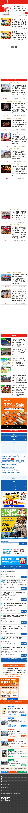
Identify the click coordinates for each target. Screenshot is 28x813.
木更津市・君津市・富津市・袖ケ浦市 (10, 472)
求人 (17, 13)
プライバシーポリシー (6, 790)
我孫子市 (4, 458)
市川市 (22, 461)
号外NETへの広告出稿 (6, 784)
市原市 (17, 470)
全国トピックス (4, 13)
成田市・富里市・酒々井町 (8, 467)
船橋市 (3, 464)
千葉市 (14, 456)
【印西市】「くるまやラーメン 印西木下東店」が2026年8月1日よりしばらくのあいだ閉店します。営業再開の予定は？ (19, 155)
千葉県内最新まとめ (6, 456)
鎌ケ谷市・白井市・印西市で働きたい (14, 566)
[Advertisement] (14, 64)
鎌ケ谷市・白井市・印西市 (8, 461)
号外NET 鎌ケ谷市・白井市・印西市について (11, 793)
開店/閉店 (22, 13)
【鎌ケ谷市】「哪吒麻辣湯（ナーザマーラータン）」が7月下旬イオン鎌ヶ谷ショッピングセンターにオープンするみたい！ (19, 215)
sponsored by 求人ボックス (14, 568)
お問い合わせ (5, 787)
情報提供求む (5, 781)
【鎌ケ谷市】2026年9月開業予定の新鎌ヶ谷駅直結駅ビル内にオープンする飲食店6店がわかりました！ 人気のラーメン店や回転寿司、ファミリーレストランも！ (19, 91)
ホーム (3, 776)
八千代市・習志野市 (11, 464)
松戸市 (17, 461)
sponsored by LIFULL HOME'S (14, 703)
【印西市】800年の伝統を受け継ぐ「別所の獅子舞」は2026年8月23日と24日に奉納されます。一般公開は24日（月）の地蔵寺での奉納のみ (19, 379)
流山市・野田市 (21, 456)
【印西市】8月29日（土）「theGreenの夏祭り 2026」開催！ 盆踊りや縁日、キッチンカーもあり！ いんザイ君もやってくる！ (19, 343)
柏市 (11, 458)
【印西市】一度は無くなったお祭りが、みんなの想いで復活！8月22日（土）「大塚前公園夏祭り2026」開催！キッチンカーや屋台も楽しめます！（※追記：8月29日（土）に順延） (19, 232)
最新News (12, 13)
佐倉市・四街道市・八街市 (8, 470)
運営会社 (4, 779)
